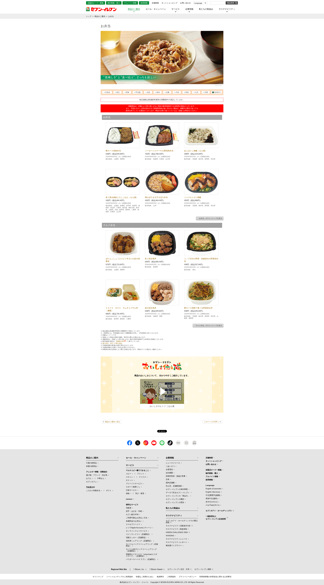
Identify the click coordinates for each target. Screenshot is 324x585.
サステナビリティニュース (176, 539)
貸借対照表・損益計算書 (175, 476)
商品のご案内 (134, 9)
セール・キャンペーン (156, 9)
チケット (129, 480)
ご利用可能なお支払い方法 (136, 518)
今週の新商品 (91, 463)
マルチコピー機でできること (137, 470)
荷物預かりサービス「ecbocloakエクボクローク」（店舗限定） (141, 555)
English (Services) (213, 492)
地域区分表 (120, 341)
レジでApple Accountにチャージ (138, 528)
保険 (127, 493)
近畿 (167, 92)
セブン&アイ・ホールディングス (219, 511)
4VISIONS (170, 536)
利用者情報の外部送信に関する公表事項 (215, 577)
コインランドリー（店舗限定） (138, 534)
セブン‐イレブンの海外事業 (177, 489)
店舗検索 (155, 3)
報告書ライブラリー (174, 545)
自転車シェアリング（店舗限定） (139, 541)
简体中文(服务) (212, 498)
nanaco (129, 499)
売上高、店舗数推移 (174, 486)
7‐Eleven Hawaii (155, 569)
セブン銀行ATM (132, 514)
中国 (177, 92)
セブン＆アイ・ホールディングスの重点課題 (182, 521)
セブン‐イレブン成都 (202, 569)
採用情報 (144, 3)
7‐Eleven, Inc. (138, 569)
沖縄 (206, 92)
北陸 (148, 92)
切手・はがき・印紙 (134, 511)
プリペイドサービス (134, 484)
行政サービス (131, 490)
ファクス (142, 477)
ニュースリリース (173, 463)
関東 (127, 92)
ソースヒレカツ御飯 (192, 197)
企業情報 (189, 9)
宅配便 (128, 508)
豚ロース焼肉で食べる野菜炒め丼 (198, 308)
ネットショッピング (169, 3)
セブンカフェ (91, 482)
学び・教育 (139, 493)
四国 (187, 92)
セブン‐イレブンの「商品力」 (177, 496)
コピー (128, 474)
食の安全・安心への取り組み (112, 343)
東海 (158, 92)
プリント (140, 474)
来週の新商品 (91, 466)
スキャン (129, 477)
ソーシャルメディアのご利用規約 (119, 577)
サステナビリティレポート (176, 542)
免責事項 (160, 577)
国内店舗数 (170, 483)
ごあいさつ (170, 466)
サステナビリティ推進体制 (176, 529)
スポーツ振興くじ (133, 487)
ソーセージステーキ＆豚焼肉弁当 (159, 151)
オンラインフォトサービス (136, 531)
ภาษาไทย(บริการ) (212, 505)
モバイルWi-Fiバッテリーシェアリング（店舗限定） (141, 550)
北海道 (107, 92)
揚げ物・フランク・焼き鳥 (96, 475)
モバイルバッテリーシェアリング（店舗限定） (142, 545)
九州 (196, 92)
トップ (88, 16)
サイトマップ (98, 577)
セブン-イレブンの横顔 (175, 499)
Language (198, 3)
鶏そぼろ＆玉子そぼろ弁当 (156, 197)
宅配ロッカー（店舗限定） (136, 537)
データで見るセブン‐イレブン (178, 493)
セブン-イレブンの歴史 (175, 502)
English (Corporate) (213, 489)
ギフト (108, 490)
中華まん (100, 478)
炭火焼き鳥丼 (150, 308)
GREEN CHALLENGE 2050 (177, 532)
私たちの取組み (206, 9)
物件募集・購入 (114, 3)
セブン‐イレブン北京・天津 (178, 569)
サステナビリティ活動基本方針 (178, 526)
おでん (88, 478)
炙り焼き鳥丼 (150, 259)
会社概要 (169, 473)
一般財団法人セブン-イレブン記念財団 (216, 517)
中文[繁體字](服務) (213, 495)
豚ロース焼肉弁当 (113, 151)
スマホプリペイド (133, 524)
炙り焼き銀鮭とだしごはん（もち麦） (122, 197)
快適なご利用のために (145, 577)
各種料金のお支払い (134, 521)
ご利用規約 (171, 577)
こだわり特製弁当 (93, 490)
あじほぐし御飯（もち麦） (195, 151)
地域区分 (217, 92)
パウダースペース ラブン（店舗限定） (141, 559)
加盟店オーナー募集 (96, 3)
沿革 (167, 479)
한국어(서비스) (212, 502)
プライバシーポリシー (187, 577)
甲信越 (138, 92)
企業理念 (169, 469)
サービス (175, 9)
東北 (118, 92)
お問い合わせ (185, 3)
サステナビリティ (227, 9)
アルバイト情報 (130, 3)
